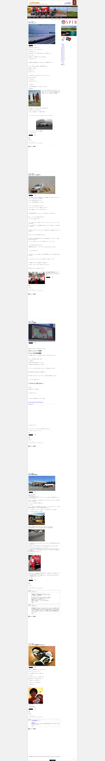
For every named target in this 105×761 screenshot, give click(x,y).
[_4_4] (34, 555)
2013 (62, 55)
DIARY (38, 17)
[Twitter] (68, 3)
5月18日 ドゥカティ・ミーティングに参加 (41, 7)
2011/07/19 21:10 (34, 607)
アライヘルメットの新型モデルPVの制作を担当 (64, 7)
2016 (62, 51)
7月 (62, 45)
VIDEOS (52, 17)
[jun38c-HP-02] (44, 124)
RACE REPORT (42, 17)
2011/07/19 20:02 (34, 593)
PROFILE (29, 17)
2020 (62, 44)
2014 (62, 54)
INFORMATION (29, 7)
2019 (62, 47)
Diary (32, 21)
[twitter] (27, 6)
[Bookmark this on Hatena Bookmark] (35, 45)
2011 (62, 58)
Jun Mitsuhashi (40, 290)
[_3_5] (36, 529)
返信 (33, 602)
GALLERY (56, 17)
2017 (62, 50)
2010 (62, 59)
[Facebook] (69, 3)
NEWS (34, 17)
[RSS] (66, 3)
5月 (62, 46)
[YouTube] (65, 3)
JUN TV (48, 17)
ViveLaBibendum (34, 720)
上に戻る (52, 760)
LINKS (61, 17)
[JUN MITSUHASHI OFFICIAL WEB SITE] (38, 3)
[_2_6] (36, 513)
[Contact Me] (70, 3)
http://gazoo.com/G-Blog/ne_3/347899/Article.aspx (35, 402)
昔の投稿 (30, 756)
